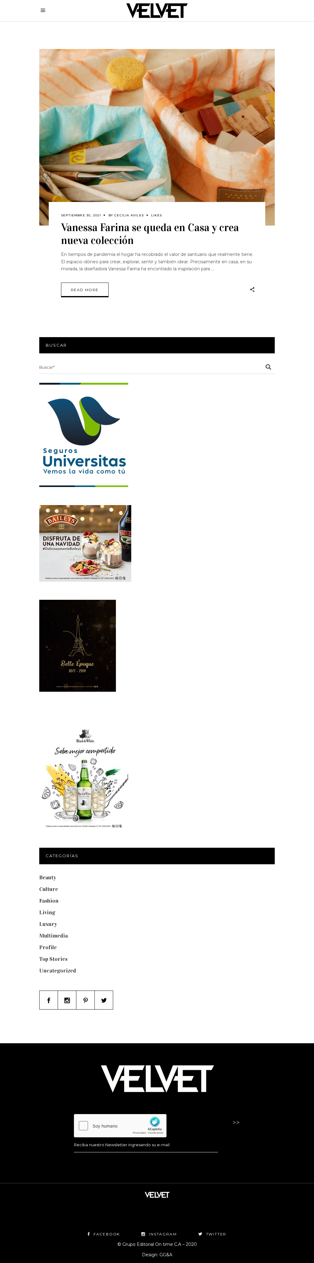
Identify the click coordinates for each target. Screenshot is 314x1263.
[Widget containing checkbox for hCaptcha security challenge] (120, 1125)
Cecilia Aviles (129, 215)
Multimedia (53, 935)
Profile (48, 947)
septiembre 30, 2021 (81, 215)
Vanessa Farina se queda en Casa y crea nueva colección (150, 234)
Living (47, 912)
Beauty (47, 877)
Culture (48, 889)
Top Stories (53, 959)
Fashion (49, 900)
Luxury (48, 924)
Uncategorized (57, 970)
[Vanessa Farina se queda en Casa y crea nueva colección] (157, 137)
